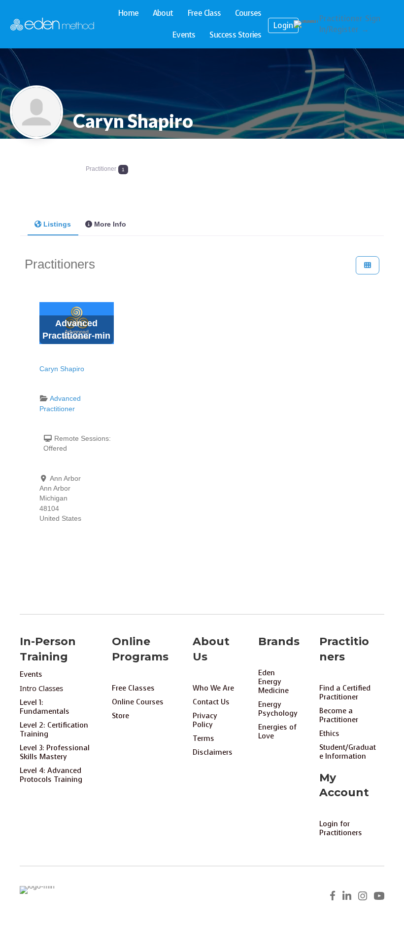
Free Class (204, 13)
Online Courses (138, 702)
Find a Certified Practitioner (344, 692)
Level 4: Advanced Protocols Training (51, 775)
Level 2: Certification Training (54, 729)
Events (183, 35)
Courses (248, 13)
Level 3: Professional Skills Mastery (55, 752)
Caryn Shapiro (133, 120)
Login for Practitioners (340, 828)
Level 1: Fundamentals (44, 706)
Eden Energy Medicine (273, 681)
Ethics (329, 733)
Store (120, 716)
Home (128, 13)
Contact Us (211, 702)
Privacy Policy (205, 720)
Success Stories (235, 35)
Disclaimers (213, 752)
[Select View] (367, 265)
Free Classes (133, 688)
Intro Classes (41, 688)
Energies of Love (277, 731)
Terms (203, 738)
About (163, 13)
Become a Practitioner (338, 715)
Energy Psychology (278, 708)
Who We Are (213, 688)
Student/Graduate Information (347, 751)
